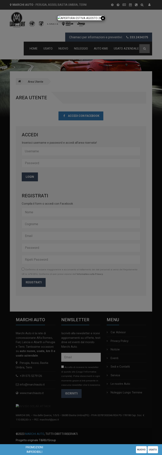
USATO (153, 449)
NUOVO (141, 449)
